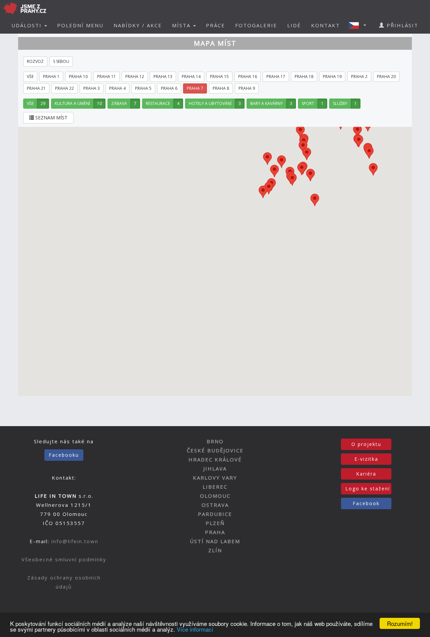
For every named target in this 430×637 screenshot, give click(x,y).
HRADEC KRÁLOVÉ (215, 459)
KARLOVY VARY (215, 477)
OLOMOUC (215, 495)
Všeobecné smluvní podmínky (64, 559)
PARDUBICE (215, 514)
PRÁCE (215, 25)
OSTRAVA (215, 504)
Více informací (195, 629)
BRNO (215, 441)
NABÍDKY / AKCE (138, 25)
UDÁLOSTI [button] (27, 25)
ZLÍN (215, 550)
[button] (359, 25)
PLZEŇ (215, 523)
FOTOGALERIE (256, 25)
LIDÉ (294, 25)
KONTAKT (325, 25)
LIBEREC (215, 486)
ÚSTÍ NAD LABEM (215, 541)
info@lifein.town (74, 541)
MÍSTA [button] (182, 25)
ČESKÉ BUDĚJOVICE (215, 450)
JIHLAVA (215, 468)
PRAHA (215, 532)
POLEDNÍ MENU (80, 25)
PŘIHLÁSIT (401, 25)
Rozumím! (400, 623)
